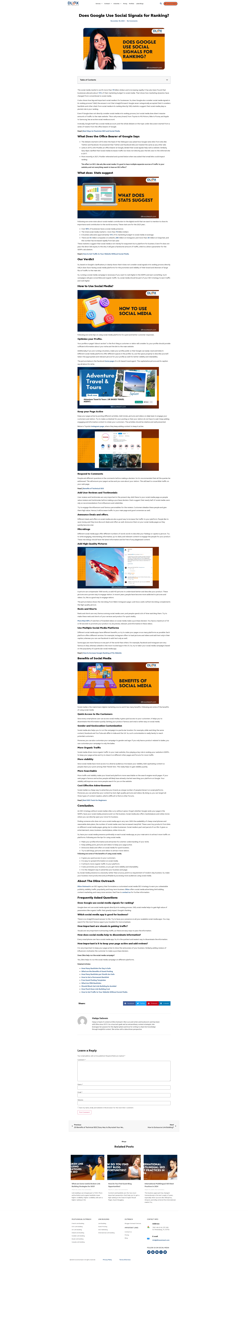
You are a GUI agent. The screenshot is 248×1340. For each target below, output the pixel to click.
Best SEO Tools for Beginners (95, 800)
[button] (161, 3)
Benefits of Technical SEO (93, 488)
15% (100, 93)
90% (87, 229)
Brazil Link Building (77, 1239)
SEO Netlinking (103, 1229)
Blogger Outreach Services (133, 1223)
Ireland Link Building (78, 1233)
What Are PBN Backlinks (91, 983)
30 (148, 238)
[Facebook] (157, 1252)
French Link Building (78, 1223)
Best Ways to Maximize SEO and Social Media (101, 131)
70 (113, 90)
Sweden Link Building (78, 1236)
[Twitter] (149, 1252)
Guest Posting (102, 1226)
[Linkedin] (165, 1252)
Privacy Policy (107, 1260)
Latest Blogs (139, 3)
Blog (126, 1238)
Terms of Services (124, 1260)
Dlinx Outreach (84, 886)
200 (117, 238)
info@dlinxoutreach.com (160, 1240)
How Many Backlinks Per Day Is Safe (96, 968)
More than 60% (84, 621)
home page (109, 361)
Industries (116, 3)
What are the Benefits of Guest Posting (97, 971)
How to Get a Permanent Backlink (95, 977)
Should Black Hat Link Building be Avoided (98, 986)
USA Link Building (77, 1226)
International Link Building (106, 1233)
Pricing (125, 3)
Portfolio (131, 3)
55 (90, 238)
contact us (126, 892)
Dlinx (127, 889)
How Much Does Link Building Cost (95, 989)
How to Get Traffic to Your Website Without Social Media (106, 254)
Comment (82, 1060)
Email (80, 1092)
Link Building (102, 1223)
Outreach (107, 3)
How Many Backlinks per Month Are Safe (98, 974)
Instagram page (97, 426)
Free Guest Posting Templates (93, 980)
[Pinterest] (153, 1252)
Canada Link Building (78, 1242)
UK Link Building (77, 1229)
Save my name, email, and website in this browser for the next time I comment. (106, 1108)
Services (98, 3)
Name (80, 1084)
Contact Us (128, 1232)
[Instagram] (161, 1252)
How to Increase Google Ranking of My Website (102, 653)
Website (80, 1100)
